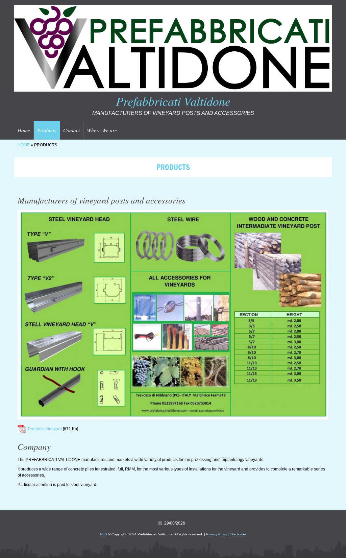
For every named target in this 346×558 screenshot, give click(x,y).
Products (46, 130)
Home (24, 130)
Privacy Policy (216, 534)
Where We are (102, 130)
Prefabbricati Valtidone (173, 101)
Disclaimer (238, 534)
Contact (71, 130)
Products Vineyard (45, 429)
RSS (103, 534)
